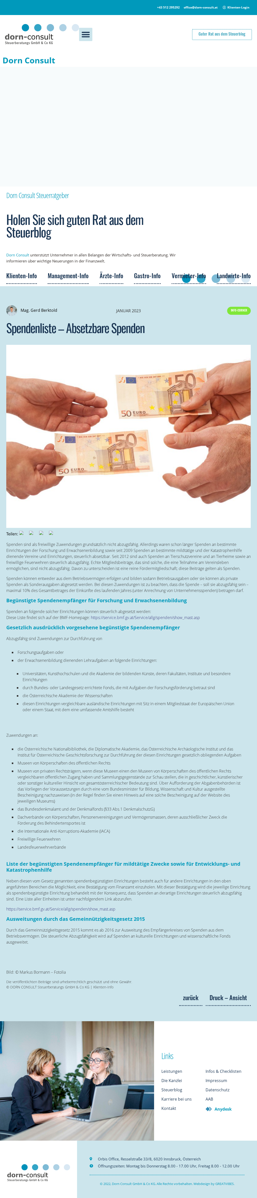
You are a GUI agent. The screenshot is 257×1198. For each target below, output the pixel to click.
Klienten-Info (21, 277)
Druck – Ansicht (228, 999)
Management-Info (68, 277)
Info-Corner (239, 310)
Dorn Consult (29, 60)
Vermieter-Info (189, 277)
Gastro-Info (147, 277)
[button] (85, 34)
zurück (191, 999)
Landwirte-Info (234, 277)
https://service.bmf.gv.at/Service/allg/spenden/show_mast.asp (145, 617)
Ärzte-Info (111, 277)
